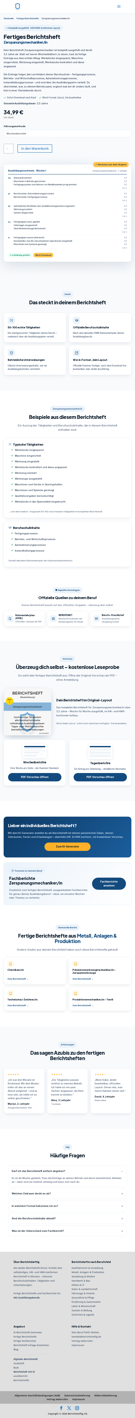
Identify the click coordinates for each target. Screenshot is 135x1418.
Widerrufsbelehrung (105, 1395)
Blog (16, 1349)
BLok (16, 1367)
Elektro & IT (78, 1284)
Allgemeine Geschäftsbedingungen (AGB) (37, 1395)
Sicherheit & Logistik (83, 1314)
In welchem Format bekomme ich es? (35, 1205)
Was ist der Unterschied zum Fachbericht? (38, 1230)
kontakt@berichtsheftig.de (86, 1336)
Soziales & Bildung (82, 1310)
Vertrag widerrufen (82, 1340)
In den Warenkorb (35, 148)
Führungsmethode (15, 126)
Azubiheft (19, 1363)
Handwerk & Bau (81, 1280)
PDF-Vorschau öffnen (35, 777)
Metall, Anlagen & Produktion (88, 1272)
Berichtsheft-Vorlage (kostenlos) (31, 1345)
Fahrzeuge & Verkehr (83, 1293)
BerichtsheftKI (21, 1380)
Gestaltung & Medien (83, 1276)
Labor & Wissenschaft (83, 1306)
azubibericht (20, 1376)
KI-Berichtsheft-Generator (28, 1332)
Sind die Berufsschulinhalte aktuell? (34, 1218)
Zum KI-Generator (67, 846)
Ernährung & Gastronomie (86, 1301)
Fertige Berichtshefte (27, 18)
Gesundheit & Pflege (83, 1297)
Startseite (9, 18)
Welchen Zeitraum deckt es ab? (31, 1193)
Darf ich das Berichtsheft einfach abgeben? (38, 1171)
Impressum (78, 1345)
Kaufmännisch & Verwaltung (87, 1267)
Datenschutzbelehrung (77, 1395)
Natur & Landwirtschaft (84, 1289)
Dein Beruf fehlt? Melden (85, 1332)
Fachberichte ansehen (109, 883)
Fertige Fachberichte (25, 1340)
